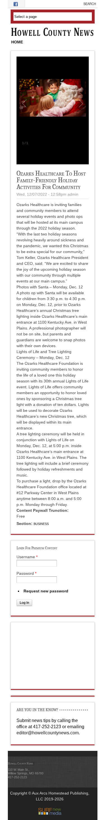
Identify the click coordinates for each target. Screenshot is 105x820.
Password (26, 573)
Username (27, 557)
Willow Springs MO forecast (53, 683)
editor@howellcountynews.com (48, 732)
